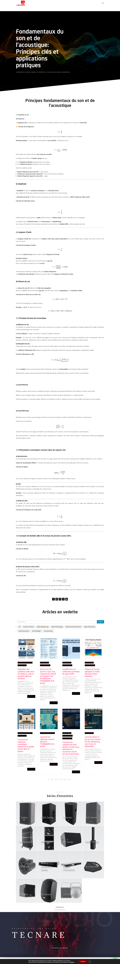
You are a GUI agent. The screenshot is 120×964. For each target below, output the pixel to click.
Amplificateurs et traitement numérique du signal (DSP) (71, 671)
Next (69, 779)
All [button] (19, 627)
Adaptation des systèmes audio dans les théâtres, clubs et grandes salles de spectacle (26, 674)
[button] (28, 626)
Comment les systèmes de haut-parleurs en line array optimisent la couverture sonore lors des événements (70, 748)
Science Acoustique (45, 665)
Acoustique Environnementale (25, 662)
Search (100, 622)
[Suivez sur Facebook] (53, 599)
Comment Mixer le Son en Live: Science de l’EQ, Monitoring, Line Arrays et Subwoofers (93, 742)
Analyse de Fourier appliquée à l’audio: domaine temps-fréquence (92, 673)
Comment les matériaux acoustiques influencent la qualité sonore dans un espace (26, 745)
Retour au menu (60, 948)
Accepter (83, 961)
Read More (31, 696)
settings (72, 962)
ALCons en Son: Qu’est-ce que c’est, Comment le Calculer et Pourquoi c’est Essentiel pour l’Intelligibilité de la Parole (48, 676)
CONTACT (60, 907)
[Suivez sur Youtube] (66, 599)
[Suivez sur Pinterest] (60, 599)
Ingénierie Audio (22, 665)
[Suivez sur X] (63, 599)
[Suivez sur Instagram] (56, 599)
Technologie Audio (67, 665)
